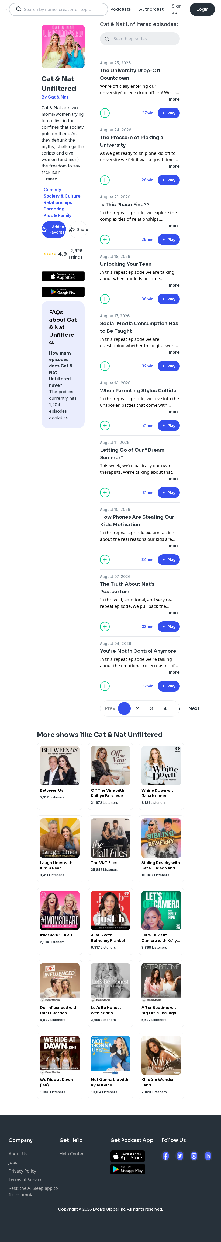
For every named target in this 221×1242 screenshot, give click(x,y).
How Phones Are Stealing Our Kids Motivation (137, 521)
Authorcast (151, 9)
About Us (18, 1154)
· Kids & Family (56, 215)
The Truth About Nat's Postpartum (127, 588)
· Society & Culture (61, 196)
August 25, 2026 (115, 63)
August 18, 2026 (115, 256)
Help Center (72, 1154)
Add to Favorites (57, 229)
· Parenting (53, 209)
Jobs (13, 1162)
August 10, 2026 (115, 509)
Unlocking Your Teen (125, 264)
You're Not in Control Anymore (138, 651)
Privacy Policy (22, 1171)
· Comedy (51, 189)
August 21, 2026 (115, 197)
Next (193, 708)
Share (82, 229)
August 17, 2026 (115, 316)
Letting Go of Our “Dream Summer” (132, 454)
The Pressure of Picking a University (131, 141)
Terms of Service (25, 1180)
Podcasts (120, 9)
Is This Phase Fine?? (125, 205)
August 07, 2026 (115, 576)
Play (171, 113)
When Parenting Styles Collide (138, 391)
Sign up (177, 9)
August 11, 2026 (114, 442)
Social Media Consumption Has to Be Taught (139, 327)
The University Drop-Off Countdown (130, 74)
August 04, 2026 (115, 643)
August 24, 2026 (115, 130)
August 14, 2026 (115, 383)
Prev (110, 708)
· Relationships (57, 202)
